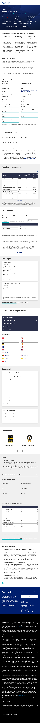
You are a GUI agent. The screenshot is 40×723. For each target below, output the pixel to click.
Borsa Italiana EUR (7, 329)
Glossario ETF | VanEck (22, 695)
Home (22, 600)
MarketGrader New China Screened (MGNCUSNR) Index (29, 91)
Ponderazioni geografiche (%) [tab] (9, 302)
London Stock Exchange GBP (9, 320)
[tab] (20, 474)
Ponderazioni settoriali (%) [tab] (23, 302)
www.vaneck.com (29, 584)
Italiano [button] (35, 1)
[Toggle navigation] (37, 3)
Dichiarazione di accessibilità (27, 605)
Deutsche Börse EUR (7, 326)
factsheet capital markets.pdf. (29, 158)
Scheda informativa (7, 26)
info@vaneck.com (9, 708)
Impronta (23, 607)
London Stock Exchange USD (9, 323)
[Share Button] (34, 3)
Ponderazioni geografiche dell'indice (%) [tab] (12, 538)
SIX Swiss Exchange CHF (8, 317)
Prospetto (24, 26)
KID (16, 26)
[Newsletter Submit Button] (37, 596)
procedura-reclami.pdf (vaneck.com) (25, 693)
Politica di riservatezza (26, 602)
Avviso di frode (24, 606)
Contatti (22, 601)
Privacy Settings (24, 609)
